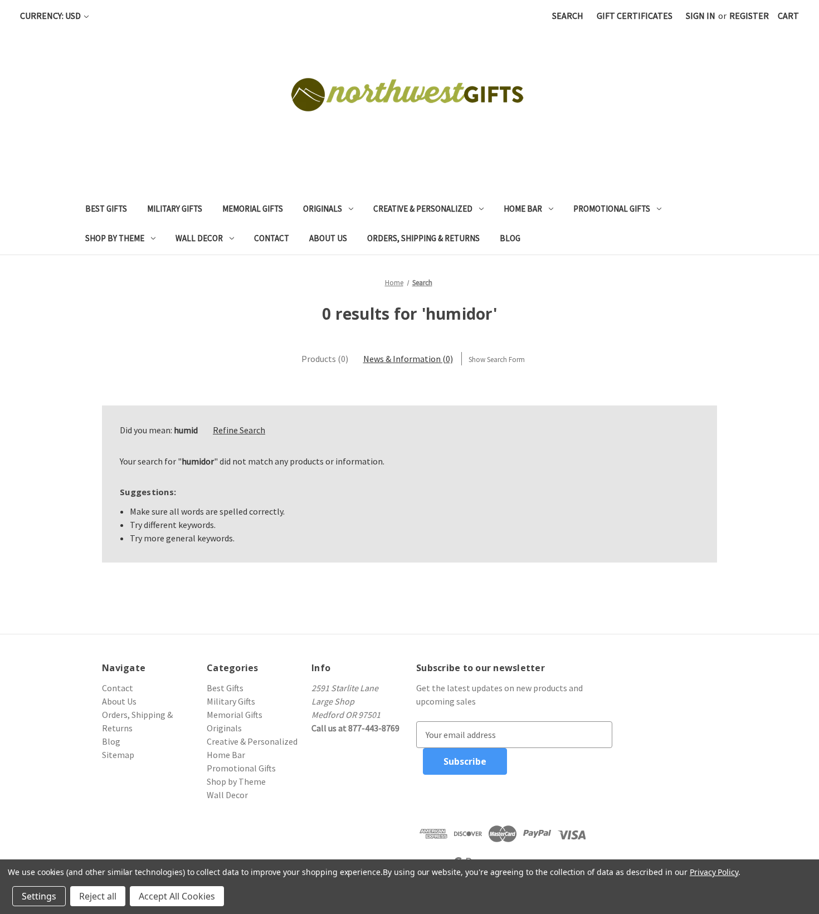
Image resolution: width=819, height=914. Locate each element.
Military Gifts (174, 208)
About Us (328, 238)
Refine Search (239, 430)
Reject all (97, 896)
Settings (39, 896)
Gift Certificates (634, 15)
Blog (510, 238)
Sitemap (118, 754)
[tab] (324, 358)
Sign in (700, 15)
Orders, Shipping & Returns (423, 238)
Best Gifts (106, 208)
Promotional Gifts (611, 208)
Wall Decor (199, 238)
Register (749, 15)
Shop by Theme (114, 238)
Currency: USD (51, 15)
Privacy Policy (714, 872)
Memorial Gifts (252, 208)
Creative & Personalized (422, 208)
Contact (271, 238)
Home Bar (523, 208)
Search (567, 15)
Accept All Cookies (177, 896)
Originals (322, 208)
